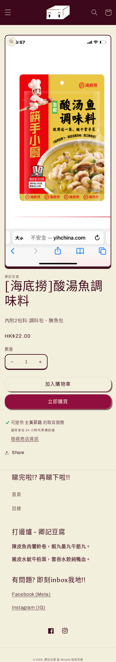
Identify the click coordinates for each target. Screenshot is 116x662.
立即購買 (58, 401)
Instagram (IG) (29, 607)
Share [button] (18, 452)
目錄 (16, 508)
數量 (9, 349)
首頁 (16, 494)
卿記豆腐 (50, 659)
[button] (8, 12)
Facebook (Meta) (31, 594)
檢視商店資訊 (25, 439)
